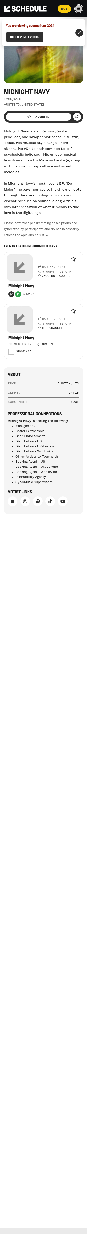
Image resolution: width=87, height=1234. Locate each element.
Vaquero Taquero (56, 276)
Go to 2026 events (24, 36)
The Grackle (52, 328)
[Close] (79, 33)
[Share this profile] (77, 117)
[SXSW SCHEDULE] (25, 9)
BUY (64, 9)
